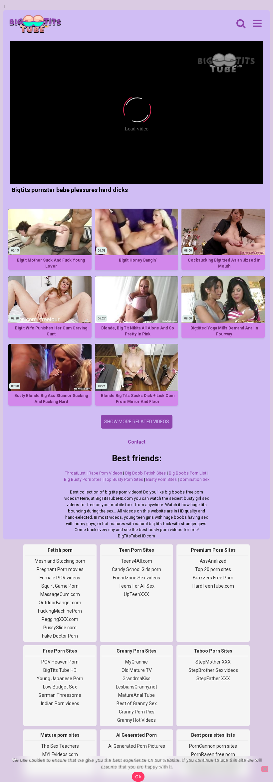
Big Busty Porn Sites (83, 479)
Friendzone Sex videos (136, 577)
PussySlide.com (60, 627)
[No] (264, 769)
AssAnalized (213, 561)
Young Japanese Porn (60, 678)
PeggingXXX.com (60, 619)
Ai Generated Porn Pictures (136, 746)
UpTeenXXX (136, 594)
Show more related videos (136, 421)
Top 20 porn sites (213, 569)
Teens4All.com (136, 561)
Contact (136, 442)
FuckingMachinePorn (60, 611)
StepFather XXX (213, 678)
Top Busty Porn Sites (124, 479)
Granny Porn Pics (136, 711)
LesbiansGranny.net (136, 686)
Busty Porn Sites (161, 479)
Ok (138, 776)
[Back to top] (253, 752)
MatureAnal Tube (136, 695)
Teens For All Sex (136, 586)
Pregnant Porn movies (60, 569)
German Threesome (60, 695)
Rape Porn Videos (105, 473)
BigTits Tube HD (60, 670)
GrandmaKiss (136, 678)
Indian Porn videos (60, 703)
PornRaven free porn (213, 754)
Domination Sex (194, 479)
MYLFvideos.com (60, 754)
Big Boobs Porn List (187, 473)
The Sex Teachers (60, 746)
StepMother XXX (213, 662)
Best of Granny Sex (137, 703)
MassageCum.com (60, 594)
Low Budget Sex (60, 686)
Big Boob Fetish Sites (145, 473)
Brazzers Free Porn (213, 577)
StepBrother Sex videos (213, 670)
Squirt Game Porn (60, 586)
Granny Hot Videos (136, 720)
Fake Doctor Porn (60, 636)
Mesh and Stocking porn (60, 561)
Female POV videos (60, 577)
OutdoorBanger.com (60, 602)
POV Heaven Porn (60, 662)
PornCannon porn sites (213, 746)
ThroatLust (75, 473)
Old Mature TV (137, 670)
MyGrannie (136, 662)
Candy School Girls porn (136, 569)
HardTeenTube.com (213, 586)
